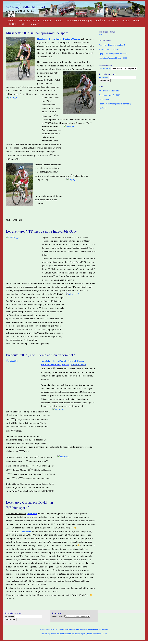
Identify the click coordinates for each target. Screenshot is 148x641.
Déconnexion (104, 100)
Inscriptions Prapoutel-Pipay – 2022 (113, 58)
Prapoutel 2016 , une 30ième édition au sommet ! (40, 354)
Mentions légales (101, 629)
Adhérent (100, 20)
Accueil (11, 20)
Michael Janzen (101, 634)
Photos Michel (55, 39)
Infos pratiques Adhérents (109, 91)
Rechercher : (104, 77)
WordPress (63, 634)
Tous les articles (105, 68)
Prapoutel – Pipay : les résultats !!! (112, 45)
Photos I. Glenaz (76, 361)
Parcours (34, 24)
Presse (65, 364)
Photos (136, 20)
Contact (58, 20)
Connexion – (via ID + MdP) (109, 95)
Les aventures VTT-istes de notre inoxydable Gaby (41, 231)
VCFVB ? (113, 20)
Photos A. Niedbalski (51, 364)
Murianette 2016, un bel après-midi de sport (37, 32)
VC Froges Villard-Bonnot (25, 6)
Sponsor (46, 20)
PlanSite (12, 24)
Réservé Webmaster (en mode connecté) (115, 104)
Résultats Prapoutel (29, 20)
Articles (125, 20)
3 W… (23, 24)
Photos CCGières (71, 39)
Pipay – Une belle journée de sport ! (113, 54)
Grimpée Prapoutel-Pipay (79, 20)
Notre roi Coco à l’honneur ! (109, 49)
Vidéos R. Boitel (78, 364)
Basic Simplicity (81, 634)
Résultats (42, 39)
